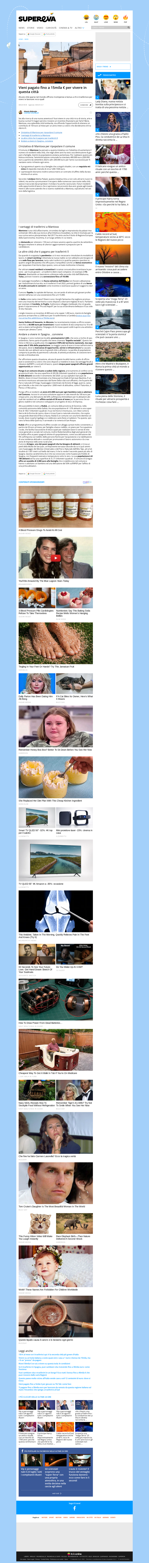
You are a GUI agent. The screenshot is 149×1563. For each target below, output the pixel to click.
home (21, 39)
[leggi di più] (91, 112)
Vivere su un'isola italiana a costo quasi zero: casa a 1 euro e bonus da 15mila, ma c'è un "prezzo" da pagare (54, 1359)
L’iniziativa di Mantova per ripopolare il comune (41, 132)
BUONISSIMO (113, 1556)
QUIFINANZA (104, 1556)
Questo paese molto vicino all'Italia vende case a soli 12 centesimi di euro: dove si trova (54, 1379)
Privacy (37, 1559)
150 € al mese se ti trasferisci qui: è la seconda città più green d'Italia (49, 1354)
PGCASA (64, 1556)
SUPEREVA (121, 1556)
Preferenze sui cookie (56, 1559)
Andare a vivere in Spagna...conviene (37, 141)
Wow (116, 22)
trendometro (109, 75)
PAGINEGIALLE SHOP (53, 1556)
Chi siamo (23, 1559)
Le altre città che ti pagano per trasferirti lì (39, 138)
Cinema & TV (65, 27)
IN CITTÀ (90, 1517)
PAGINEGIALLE (41, 1556)
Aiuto (66, 1559)
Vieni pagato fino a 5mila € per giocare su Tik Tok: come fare (45, 1384)
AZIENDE (106, 1517)
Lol (86, 22)
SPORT (51, 1517)
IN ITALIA (97, 1517)
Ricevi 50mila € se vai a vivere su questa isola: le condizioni (44, 1363)
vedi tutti (55, 1493)
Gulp (96, 22)
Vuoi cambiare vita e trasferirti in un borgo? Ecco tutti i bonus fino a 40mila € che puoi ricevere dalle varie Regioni (54, 1373)
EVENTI (112, 1517)
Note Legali (30, 1559)
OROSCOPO (81, 1517)
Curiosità (51, 27)
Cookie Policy (45, 1559)
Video (40, 27)
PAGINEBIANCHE (73, 1556)
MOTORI (58, 1517)
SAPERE (72, 1517)
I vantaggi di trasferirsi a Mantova (35, 135)
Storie (30, 27)
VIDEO (65, 1517)
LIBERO (26, 1556)
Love (106, 22)
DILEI (90, 1556)
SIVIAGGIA (96, 1556)
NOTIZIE (44, 1517)
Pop (125, 22)
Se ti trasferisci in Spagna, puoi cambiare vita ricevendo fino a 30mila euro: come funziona (54, 1368)
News (22, 27)
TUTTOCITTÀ (83, 1556)
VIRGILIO (33, 1556)
